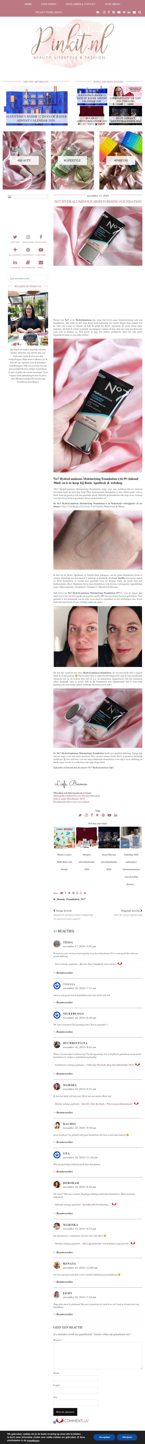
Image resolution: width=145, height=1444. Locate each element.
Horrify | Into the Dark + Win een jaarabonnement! (107, 1103)
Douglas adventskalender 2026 (87, 862)
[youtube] (118, 12)
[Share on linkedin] (85, 893)
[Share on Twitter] (69, 893)
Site (55, 1397)
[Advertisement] (97, 291)
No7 (83, 899)
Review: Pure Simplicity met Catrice (98, 964)
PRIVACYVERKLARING (49, 12)
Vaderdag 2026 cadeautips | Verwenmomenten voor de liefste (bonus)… (131, 869)
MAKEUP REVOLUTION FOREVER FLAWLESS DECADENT (73, 915)
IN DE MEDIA (112, 4)
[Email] (134, 12)
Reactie (57, 1340)
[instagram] (104, 12)
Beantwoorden (64, 973)
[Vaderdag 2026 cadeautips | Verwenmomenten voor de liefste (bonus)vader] (131, 837)
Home (28, 4)
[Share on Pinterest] (73, 893)
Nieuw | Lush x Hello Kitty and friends (64, 862)
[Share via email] (61, 893)
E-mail (56, 1385)
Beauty (61, 899)
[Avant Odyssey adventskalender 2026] (109, 837)
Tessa (68, 942)
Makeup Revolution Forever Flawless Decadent (76, 795)
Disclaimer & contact (81, 4)
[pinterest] (113, 12)
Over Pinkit (49, 4)
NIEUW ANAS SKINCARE (128, 913)
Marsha (70, 1085)
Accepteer (104, 1437)
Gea (66, 1153)
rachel (70, 1124)
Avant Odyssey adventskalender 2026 (109, 862)
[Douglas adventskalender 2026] (86, 837)
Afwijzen (127, 1437)
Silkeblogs (73, 1013)
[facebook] (109, 12)
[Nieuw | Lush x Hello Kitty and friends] (64, 837)
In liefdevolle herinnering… (96, 1204)
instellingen (33, 1440)
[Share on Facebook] (65, 893)
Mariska (71, 1225)
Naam (56, 1373)
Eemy (67, 1293)
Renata (69, 1263)
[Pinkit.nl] (72, 36)
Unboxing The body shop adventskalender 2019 (110, 1064)
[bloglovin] (124, 12)
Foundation (72, 899)
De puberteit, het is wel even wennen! (71, 801)
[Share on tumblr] (77, 893)
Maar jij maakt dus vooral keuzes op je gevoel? (105, 1243)
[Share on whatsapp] (81, 893)
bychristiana (75, 1043)
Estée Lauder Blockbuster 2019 (69, 798)
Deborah (71, 1183)
